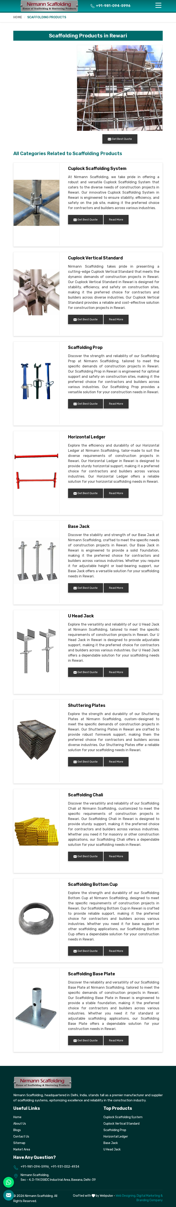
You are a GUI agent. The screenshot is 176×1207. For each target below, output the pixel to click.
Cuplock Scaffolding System (97, 168)
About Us (19, 1123)
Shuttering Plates (86, 705)
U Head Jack (81, 615)
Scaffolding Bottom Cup (93, 884)
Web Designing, (126, 1196)
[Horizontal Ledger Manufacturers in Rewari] (36, 471)
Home (17, 17)
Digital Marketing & (150, 1196)
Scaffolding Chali (85, 794)
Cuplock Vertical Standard (95, 258)
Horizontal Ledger (87, 436)
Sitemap (19, 1143)
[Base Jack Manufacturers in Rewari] (36, 561)
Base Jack (79, 526)
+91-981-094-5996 (112, 6)
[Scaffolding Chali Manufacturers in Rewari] (36, 829)
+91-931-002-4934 (65, 1166)
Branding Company (150, 1200)
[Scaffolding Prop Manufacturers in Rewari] (36, 382)
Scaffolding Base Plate (91, 973)
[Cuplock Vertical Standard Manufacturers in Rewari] (36, 292)
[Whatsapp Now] (8, 1182)
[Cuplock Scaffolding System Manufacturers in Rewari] (36, 203)
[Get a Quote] (8, 1195)
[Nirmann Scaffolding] (49, 6)
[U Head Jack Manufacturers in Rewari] (36, 650)
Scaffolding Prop (85, 347)
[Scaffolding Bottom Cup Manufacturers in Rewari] (36, 919)
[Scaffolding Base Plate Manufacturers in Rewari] (36, 1008)
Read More (116, 219)
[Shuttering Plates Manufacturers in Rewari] (36, 740)
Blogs (17, 1130)
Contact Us (21, 1136)
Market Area (21, 1149)
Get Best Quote (87, 219)
